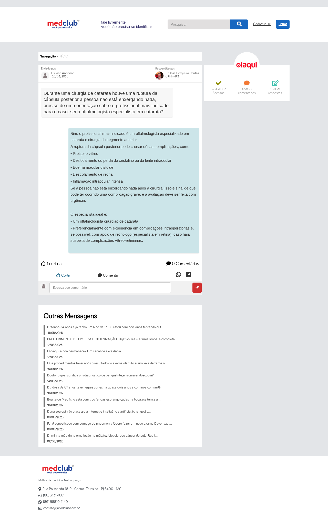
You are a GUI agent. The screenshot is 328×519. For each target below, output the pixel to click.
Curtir (65, 275)
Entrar (283, 24)
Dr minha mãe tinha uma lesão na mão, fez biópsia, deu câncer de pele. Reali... (102, 435)
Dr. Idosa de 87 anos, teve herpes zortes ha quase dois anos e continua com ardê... (105, 387)
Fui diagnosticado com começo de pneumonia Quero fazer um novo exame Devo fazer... (109, 423)
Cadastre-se (262, 24)
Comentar (110, 275)
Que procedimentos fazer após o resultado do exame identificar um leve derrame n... (107, 363)
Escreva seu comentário (70, 288)
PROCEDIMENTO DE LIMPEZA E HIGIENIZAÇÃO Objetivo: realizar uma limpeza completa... (112, 339)
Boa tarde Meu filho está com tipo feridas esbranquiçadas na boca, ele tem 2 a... (103, 399)
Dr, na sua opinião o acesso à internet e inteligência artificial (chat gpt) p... (99, 411)
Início (63, 56)
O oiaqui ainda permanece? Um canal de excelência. (84, 351)
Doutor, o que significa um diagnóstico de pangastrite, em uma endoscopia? (100, 375)
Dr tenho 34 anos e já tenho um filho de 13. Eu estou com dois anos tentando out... (105, 327)
